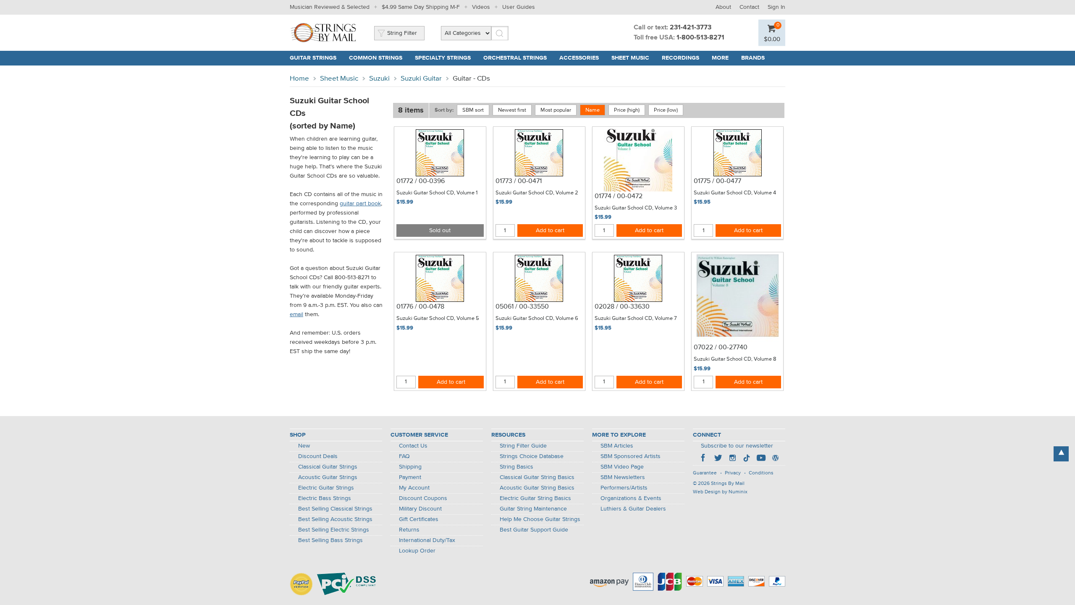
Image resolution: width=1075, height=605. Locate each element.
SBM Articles (616, 446)
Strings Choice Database (532, 456)
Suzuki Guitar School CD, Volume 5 (437, 318)
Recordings (680, 58)
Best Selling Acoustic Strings (335, 519)
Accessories (579, 58)
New (304, 446)
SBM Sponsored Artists (630, 456)
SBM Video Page (622, 467)
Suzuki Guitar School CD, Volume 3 (636, 208)
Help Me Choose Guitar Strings (540, 519)
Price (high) (627, 110)
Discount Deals (318, 456)
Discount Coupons (423, 498)
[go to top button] (1061, 453)
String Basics (516, 467)
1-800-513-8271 (700, 37)
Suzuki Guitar (421, 78)
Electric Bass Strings (324, 498)
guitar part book (360, 204)
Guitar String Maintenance (533, 509)
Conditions (761, 473)
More (720, 58)
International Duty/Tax (427, 540)
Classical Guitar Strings (327, 467)
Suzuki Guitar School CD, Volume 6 (537, 318)
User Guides (518, 7)
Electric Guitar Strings (326, 488)
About (723, 7)
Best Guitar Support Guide (534, 530)
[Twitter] (718, 459)
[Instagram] (732, 459)
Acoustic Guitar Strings (327, 477)
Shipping (410, 467)
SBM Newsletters (622, 477)
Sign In (776, 7)
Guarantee (705, 473)
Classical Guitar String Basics (537, 477)
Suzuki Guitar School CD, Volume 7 (636, 318)
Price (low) (666, 110)
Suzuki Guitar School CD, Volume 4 (735, 193)
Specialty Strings (443, 58)
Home (299, 78)
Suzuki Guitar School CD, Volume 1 (436, 193)
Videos (481, 7)
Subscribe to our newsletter (737, 446)
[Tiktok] (746, 459)
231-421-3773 (690, 27)
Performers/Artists (624, 488)
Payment (410, 477)
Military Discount (420, 509)
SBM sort (473, 110)
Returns (409, 530)
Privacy (733, 473)
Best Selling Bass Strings (330, 540)
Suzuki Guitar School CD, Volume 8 (735, 359)
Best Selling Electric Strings (333, 530)
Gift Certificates (418, 519)
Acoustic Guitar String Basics (537, 488)
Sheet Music (630, 58)
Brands (753, 58)
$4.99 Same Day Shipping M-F (421, 7)
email (296, 314)
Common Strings (375, 58)
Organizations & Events (630, 498)
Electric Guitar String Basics (535, 498)
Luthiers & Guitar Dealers (633, 509)
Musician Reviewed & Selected (330, 7)
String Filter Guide (523, 446)
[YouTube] (761, 459)
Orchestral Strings (515, 58)
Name (592, 110)
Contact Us (413, 446)
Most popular (555, 110)
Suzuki (379, 78)
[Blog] (775, 459)
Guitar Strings (313, 58)
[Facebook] (703, 459)
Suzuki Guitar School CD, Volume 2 (537, 193)
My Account (414, 488)
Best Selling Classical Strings (335, 509)
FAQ (404, 456)
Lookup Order (417, 551)
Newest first (512, 110)
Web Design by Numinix (720, 492)
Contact (749, 7)
